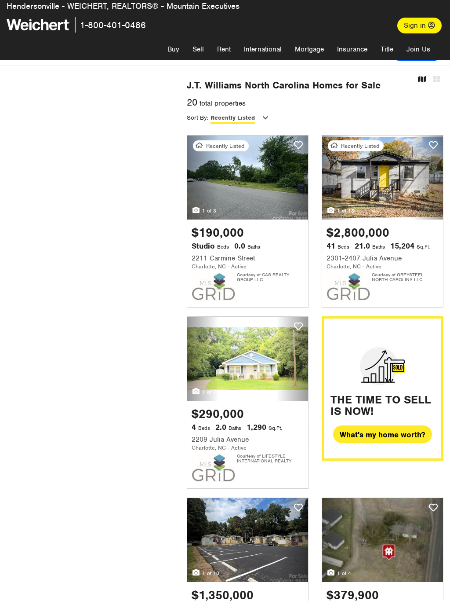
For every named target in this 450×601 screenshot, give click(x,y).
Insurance (352, 49)
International (263, 49)
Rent (224, 49)
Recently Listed (232, 117)
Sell (198, 49)
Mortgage (309, 49)
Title (387, 49)
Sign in (416, 25)
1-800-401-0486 (113, 25)
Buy (173, 49)
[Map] (421, 79)
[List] (436, 79)
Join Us (418, 49)
